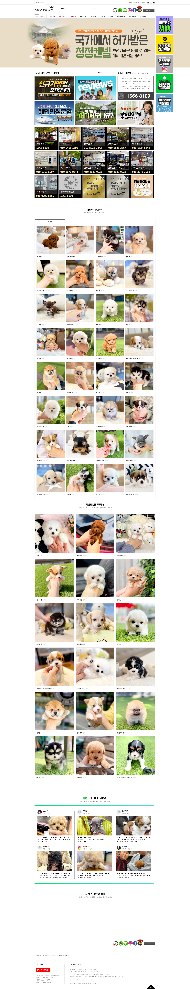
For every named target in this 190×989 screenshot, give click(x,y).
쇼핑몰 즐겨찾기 (40, 2)
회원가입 (136, 2)
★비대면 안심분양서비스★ (127, 84)
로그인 (130, 2)
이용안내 (53, 955)
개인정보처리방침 (64, 955)
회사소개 (38, 955)
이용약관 (45, 955)
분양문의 (143, 2)
